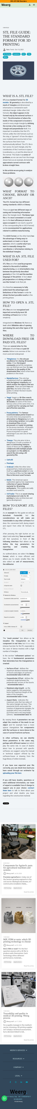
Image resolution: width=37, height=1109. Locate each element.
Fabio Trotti (10, 50)
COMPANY (17, 1067)
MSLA (5, 57)
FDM (29, 54)
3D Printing (7, 54)
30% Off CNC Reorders (18, 1)
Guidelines (16, 54)
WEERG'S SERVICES (17, 1050)
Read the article (29, 892)
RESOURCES (17, 1059)
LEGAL (17, 1076)
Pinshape (10, 463)
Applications (17, 888)
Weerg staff (10, 873)
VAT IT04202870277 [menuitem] (24, 1096)
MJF (23, 54)
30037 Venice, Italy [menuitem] (11, 1096)
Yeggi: (9, 397)
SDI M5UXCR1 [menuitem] (18, 1099)
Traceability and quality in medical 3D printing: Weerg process (16, 1015)
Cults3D (10, 460)
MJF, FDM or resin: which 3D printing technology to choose (17, 940)
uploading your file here (12, 773)
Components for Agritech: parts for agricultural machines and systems (17, 867)
